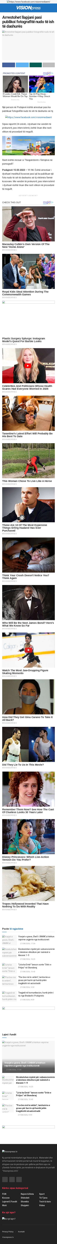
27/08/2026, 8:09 (27, 1000)
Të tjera (43, 1198)
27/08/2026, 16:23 (27, 959)
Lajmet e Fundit (9, 1201)
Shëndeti (25, 1198)
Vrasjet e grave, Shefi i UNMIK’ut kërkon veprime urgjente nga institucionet (24, 1064)
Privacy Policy (7, 1232)
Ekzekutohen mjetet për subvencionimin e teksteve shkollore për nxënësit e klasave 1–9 (36, 952)
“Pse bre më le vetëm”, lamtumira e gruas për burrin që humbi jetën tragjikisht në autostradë (34, 980)
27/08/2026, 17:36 (27, 943)
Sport (42, 1194)
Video (42, 1205)
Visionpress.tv (8, 1237)
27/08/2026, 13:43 (27, 971)
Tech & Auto (45, 1201)
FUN (4, 1194)
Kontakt (21, 1232)
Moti (4, 1205)
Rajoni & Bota (27, 1194)
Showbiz (25, 1201)
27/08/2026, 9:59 (27, 987)
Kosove (6, 1198)
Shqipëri (25, 1205)
